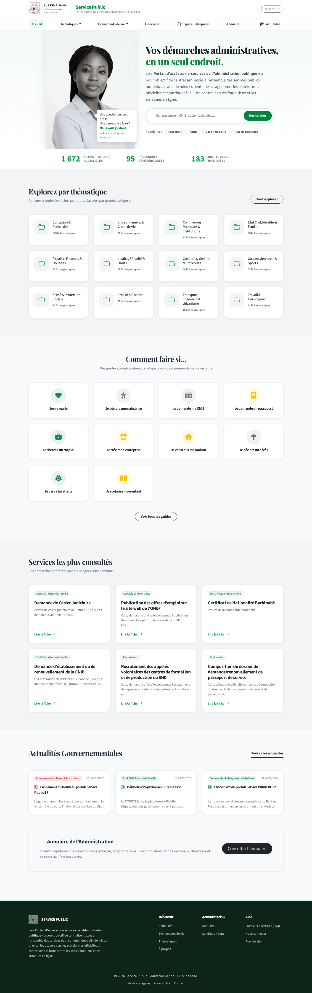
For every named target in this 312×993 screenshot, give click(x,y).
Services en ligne (213, 933)
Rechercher (257, 115)
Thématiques (168, 941)
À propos (165, 949)
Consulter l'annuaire (247, 848)
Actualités (272, 24)
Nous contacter (256, 933)
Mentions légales (138, 983)
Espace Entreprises (196, 24)
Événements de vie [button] (111, 24)
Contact (179, 983)
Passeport (175, 132)
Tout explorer (267, 199)
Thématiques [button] (69, 24)
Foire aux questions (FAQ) (263, 926)
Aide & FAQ (272, 9)
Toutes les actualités (267, 753)
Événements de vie (171, 933)
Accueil (37, 24)
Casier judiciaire (216, 132)
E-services (152, 24)
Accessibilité (162, 983)
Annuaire (232, 24)
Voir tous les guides (156, 516)
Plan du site (254, 941)
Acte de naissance (246, 132)
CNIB (193, 132)
